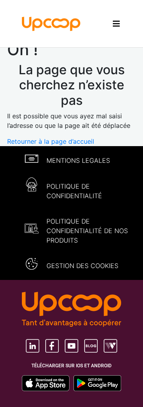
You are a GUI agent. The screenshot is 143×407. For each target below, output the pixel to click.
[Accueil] (51, 23)
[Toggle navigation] (116, 24)
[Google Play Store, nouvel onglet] (97, 383)
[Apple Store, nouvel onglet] (47, 383)
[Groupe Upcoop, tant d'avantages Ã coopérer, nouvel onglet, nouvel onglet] (71, 310)
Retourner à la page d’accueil (50, 141)
